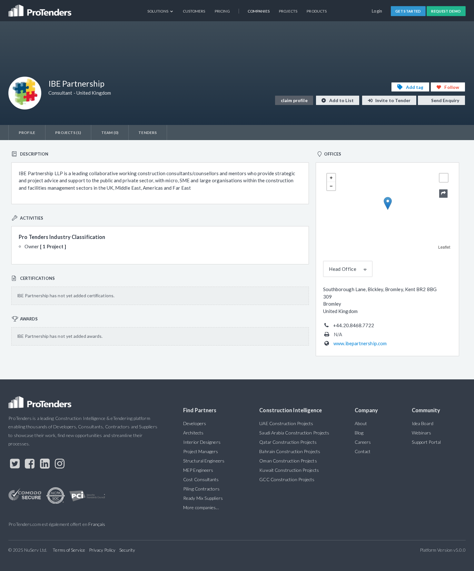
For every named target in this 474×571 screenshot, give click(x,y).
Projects (288, 11)
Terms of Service (69, 550)
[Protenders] (40, 8)
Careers (363, 442)
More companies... (201, 507)
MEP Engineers (198, 470)
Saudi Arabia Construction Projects (294, 432)
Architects (193, 432)
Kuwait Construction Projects (289, 470)
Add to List (341, 100)
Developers (194, 423)
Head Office (342, 269)
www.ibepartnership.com (360, 343)
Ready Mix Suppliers (203, 498)
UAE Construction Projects (286, 423)
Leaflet (444, 247)
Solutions (158, 11)
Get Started (408, 11)
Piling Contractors (201, 488)
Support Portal (426, 442)
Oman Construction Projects (288, 460)
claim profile (294, 100)
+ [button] (331, 178)
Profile (27, 132)
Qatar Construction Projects (287, 442)
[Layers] (443, 178)
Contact (363, 451)
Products (317, 11)
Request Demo (446, 11)
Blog (359, 432)
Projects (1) (68, 132)
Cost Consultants (201, 479)
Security (127, 550)
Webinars (421, 432)
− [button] (331, 186)
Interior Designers (202, 442)
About (361, 423)
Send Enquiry (444, 100)
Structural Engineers (203, 460)
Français (96, 524)
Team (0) (109, 132)
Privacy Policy (102, 550)
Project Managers (200, 451)
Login (377, 11)
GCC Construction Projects (286, 479)
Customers (194, 11)
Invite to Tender (392, 100)
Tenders (147, 132)
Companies (259, 11)
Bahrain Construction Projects (289, 451)
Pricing (222, 11)
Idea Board (422, 423)
